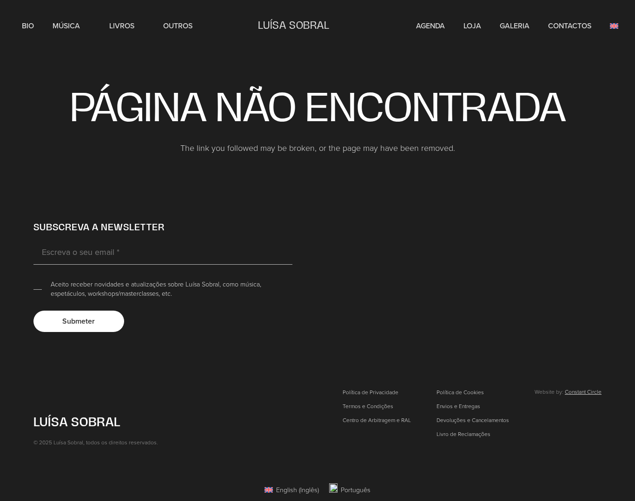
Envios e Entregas (458, 406)
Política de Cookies (460, 392)
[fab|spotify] (578, 277)
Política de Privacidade (370, 392)
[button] (85, 25)
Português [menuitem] (355, 489)
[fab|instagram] (578, 229)
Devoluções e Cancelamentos (473, 420)
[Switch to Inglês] (616, 25)
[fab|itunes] (578, 252)
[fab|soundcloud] (578, 301)
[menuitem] (292, 489)
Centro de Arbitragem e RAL (377, 420)
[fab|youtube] (578, 324)
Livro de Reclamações (463, 434)
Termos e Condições (368, 406)
